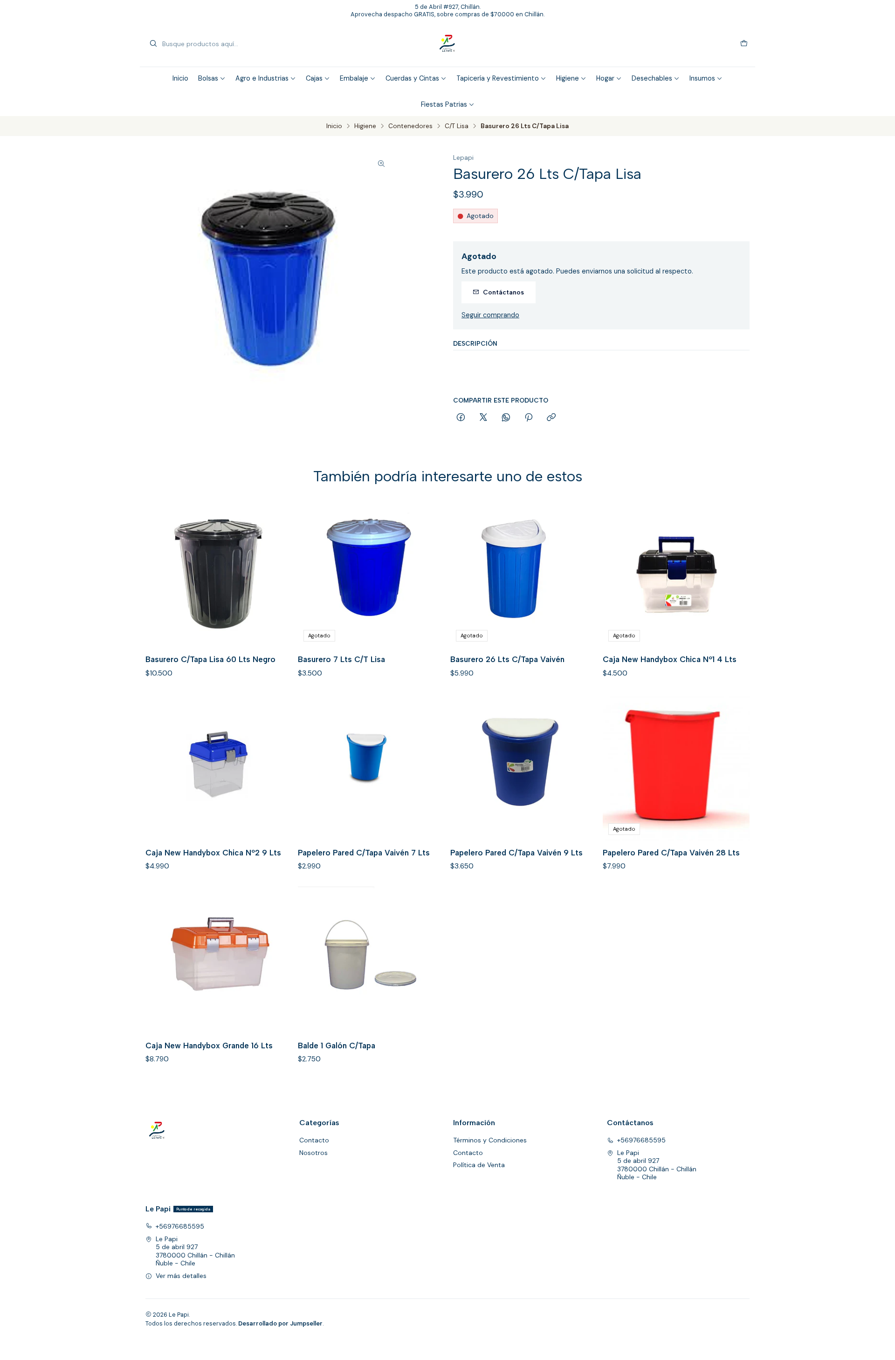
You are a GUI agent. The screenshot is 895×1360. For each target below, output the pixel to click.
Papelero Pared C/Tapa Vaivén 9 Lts (516, 852)
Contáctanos (503, 292)
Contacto (314, 1140)
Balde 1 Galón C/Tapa (336, 1045)
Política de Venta (479, 1165)
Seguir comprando (490, 315)
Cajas (314, 78)
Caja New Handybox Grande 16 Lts (209, 1045)
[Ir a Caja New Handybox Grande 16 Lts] (218, 960)
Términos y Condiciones (490, 1140)
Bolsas (208, 78)
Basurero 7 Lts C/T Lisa (341, 659)
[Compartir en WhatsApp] (506, 418)
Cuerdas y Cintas (412, 78)
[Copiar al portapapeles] (551, 418)
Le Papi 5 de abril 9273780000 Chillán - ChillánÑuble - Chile (656, 1165)
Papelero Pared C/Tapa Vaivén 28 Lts (671, 852)
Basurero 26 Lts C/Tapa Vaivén (507, 659)
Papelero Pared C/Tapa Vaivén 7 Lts (364, 852)
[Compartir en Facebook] (460, 418)
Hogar (605, 78)
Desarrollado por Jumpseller (280, 1323)
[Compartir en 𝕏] (483, 418)
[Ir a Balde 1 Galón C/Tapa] (371, 960)
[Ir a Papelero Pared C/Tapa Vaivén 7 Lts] (371, 767)
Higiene (567, 78)
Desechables (652, 78)
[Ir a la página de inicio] (447, 43)
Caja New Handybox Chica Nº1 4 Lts (670, 659)
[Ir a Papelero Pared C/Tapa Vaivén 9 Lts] (523, 767)
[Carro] (744, 43)
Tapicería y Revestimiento (497, 78)
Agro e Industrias (262, 78)
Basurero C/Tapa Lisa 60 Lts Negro (210, 659)
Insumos (702, 78)
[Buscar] (153, 43)
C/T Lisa (456, 126)
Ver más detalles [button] (181, 1275)
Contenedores (410, 126)
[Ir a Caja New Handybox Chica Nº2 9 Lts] (218, 767)
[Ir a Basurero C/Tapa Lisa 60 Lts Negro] (218, 573)
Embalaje (354, 78)
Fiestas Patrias (444, 104)
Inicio (180, 78)
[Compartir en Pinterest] (529, 418)
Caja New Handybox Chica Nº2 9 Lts (213, 852)
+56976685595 (641, 1140)
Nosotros (313, 1152)
